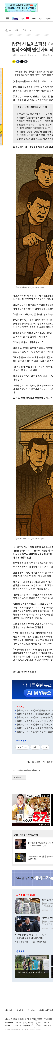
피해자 (35, 747)
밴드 (26, 61)
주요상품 (20, 1010)
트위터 (22, 61)
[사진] (27, 905)
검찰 (45, 747)
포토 (34, 18)
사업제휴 (31, 1010)
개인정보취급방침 (46, 1010)
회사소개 (8, 1010)
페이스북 (18, 61)
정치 (41, 18)
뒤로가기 (19, 777)
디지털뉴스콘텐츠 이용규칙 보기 (28, 770)
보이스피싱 (22, 747)
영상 (23, 18)
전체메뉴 (7, 18)
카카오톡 (14, 61)
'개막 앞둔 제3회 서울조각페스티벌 (31, 972)
